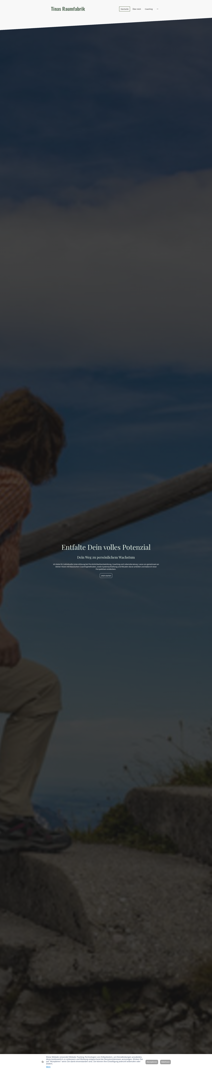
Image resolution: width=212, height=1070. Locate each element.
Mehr (48, 1067)
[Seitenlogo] (68, 14)
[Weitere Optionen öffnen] (157, 9)
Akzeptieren (152, 1062)
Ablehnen (165, 1062)
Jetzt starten (106, 575)
